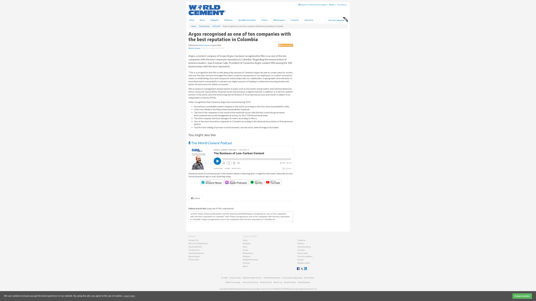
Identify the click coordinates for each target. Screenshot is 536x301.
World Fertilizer (290, 282)
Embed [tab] (196, 198)
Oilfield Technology (233, 282)
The (211, 143)
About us (300, 243)
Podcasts (295, 20)
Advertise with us (304, 247)
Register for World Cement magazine (314, 5)
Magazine (214, 20)
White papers (279, 20)
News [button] (202, 20)
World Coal (277, 282)
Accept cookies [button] (522, 296)
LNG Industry (309, 278)
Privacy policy (302, 253)
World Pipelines (304, 282)
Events (265, 20)
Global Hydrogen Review (252, 278)
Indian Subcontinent (196, 253)
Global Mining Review (272, 278)
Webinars (228, 20)
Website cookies (303, 263)
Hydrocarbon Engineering (292, 278)
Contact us (343, 5)
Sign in (333, 5)
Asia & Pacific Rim (195, 247)
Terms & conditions (304, 256)
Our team (301, 250)
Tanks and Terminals (250, 282)
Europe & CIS (193, 240)
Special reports (194, 256)
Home (191, 20)
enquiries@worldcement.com (305, 289)
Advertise (309, 20)
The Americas (193, 250)
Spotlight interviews (247, 20)
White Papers (248, 253)
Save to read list (286, 45)
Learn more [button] (129, 296)
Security (300, 259)
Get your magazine (336, 20)
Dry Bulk (224, 278)
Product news (193, 259)
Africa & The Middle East (198, 243)
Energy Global (235, 278)
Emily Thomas (204, 45)
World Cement (194, 48)
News (245, 247)
